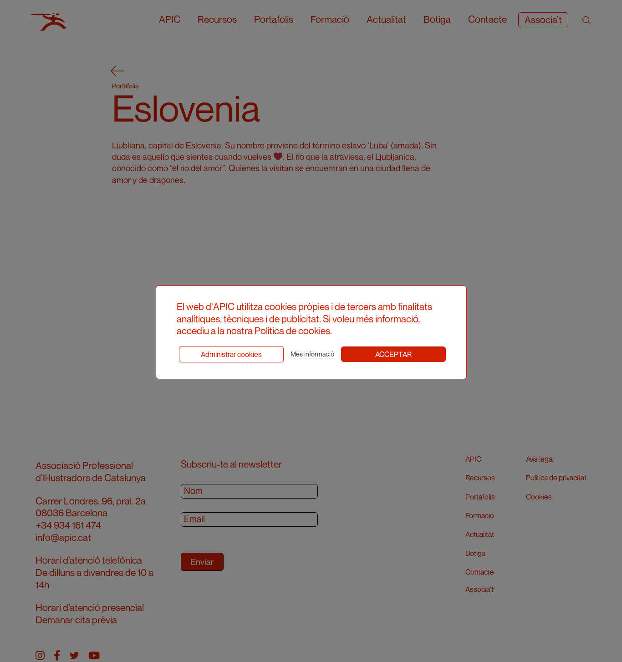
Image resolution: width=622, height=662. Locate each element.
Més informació (312, 354)
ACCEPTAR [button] (393, 354)
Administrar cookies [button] (231, 354)
